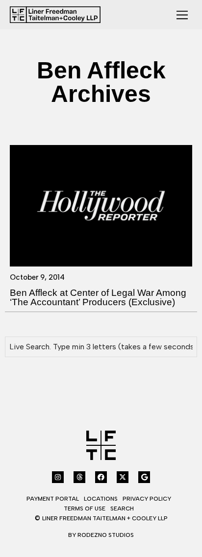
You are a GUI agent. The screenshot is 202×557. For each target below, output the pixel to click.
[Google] (144, 477)
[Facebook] (101, 477)
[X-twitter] (122, 477)
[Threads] (79, 477)
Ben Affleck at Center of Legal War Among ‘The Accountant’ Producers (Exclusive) (98, 297)
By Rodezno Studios (101, 535)
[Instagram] (58, 477)
